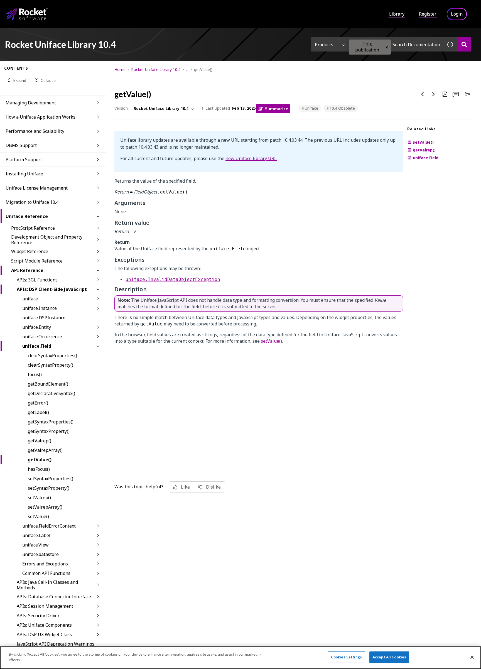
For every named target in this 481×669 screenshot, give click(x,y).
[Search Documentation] (464, 44)
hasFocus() (39, 469)
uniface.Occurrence (42, 337)
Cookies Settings (346, 657)
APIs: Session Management (45, 606)
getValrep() (39, 441)
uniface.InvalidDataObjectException (173, 279)
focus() (35, 374)
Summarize (276, 108)
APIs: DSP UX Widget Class (44, 634)
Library (396, 14)
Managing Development (31, 103)
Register (427, 14)
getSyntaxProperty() (49, 431)
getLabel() (38, 412)
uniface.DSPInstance (43, 318)
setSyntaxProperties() (50, 479)
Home (120, 69)
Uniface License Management (37, 188)
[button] (387, 47)
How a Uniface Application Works (40, 117)
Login (457, 14)
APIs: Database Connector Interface (54, 597)
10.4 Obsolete (342, 108)
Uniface (311, 108)
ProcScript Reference (33, 228)
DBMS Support (21, 145)
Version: (121, 108)
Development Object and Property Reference (46, 239)
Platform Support (24, 159)
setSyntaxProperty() (48, 488)
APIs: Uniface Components (44, 625)
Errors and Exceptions (45, 564)
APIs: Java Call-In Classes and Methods (47, 584)
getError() (38, 403)
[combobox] (395, 44)
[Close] (472, 657)
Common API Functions (46, 573)
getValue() (39, 460)
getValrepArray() (45, 450)
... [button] (187, 69)
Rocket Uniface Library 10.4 (155, 69)
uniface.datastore (40, 554)
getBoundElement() (48, 384)
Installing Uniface (24, 174)
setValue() (38, 516)
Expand (19, 80)
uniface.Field (36, 346)
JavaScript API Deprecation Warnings (55, 644)
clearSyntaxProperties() (52, 355)
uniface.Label (36, 535)
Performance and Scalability (35, 131)
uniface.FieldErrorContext (49, 526)
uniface (30, 299)
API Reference (27, 270)
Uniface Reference (27, 216)
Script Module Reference (37, 261)
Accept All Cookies (389, 657)
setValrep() (39, 497)
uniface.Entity (36, 327)
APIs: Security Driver (38, 615)
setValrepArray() (45, 507)
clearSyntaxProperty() (50, 365)
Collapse (48, 80)
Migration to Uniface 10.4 (32, 202)
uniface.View (35, 545)
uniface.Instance (39, 308)
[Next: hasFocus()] (433, 94)
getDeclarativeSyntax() (51, 393)
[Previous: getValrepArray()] (422, 94)
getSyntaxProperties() (50, 422)
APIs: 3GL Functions (37, 280)
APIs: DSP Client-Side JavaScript (52, 289)
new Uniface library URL (251, 158)
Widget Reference (29, 251)
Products (324, 44)
